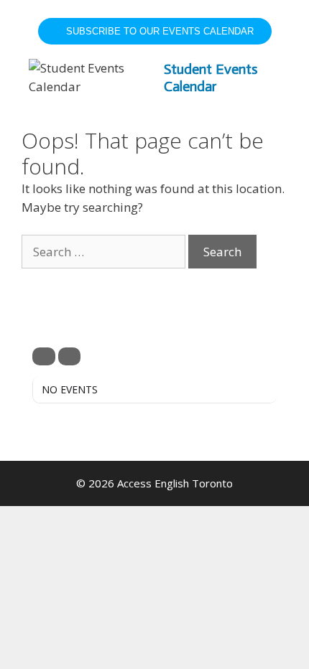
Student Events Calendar (210, 77)
